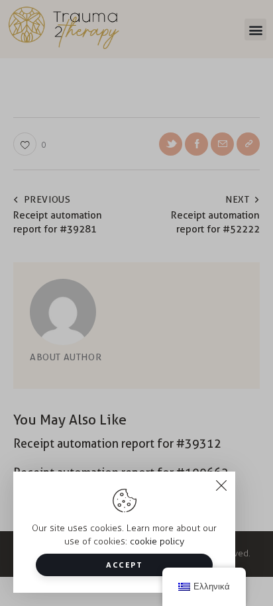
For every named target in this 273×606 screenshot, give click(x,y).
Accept (124, 565)
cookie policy (157, 541)
